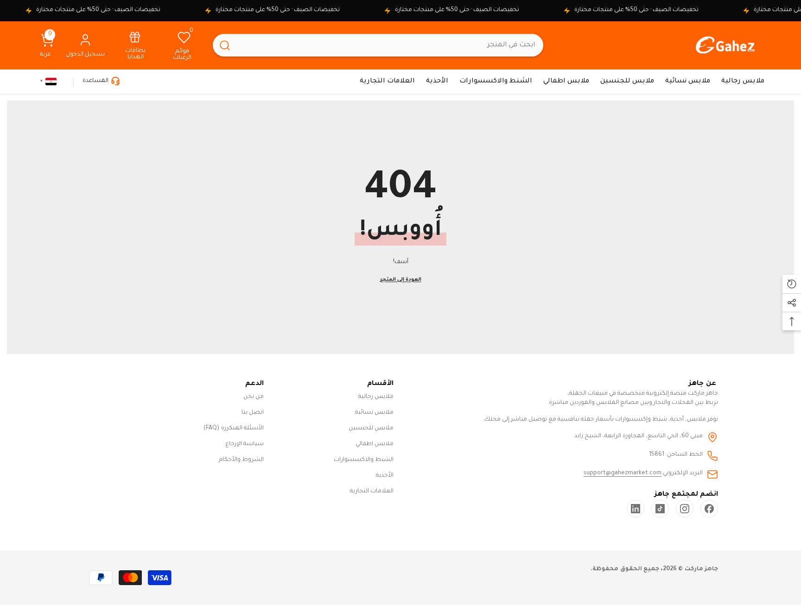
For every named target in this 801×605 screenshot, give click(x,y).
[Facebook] (709, 508)
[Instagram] (684, 508)
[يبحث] (378, 45)
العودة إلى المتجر (400, 280)
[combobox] (390, 45)
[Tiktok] (660, 508)
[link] (135, 45)
